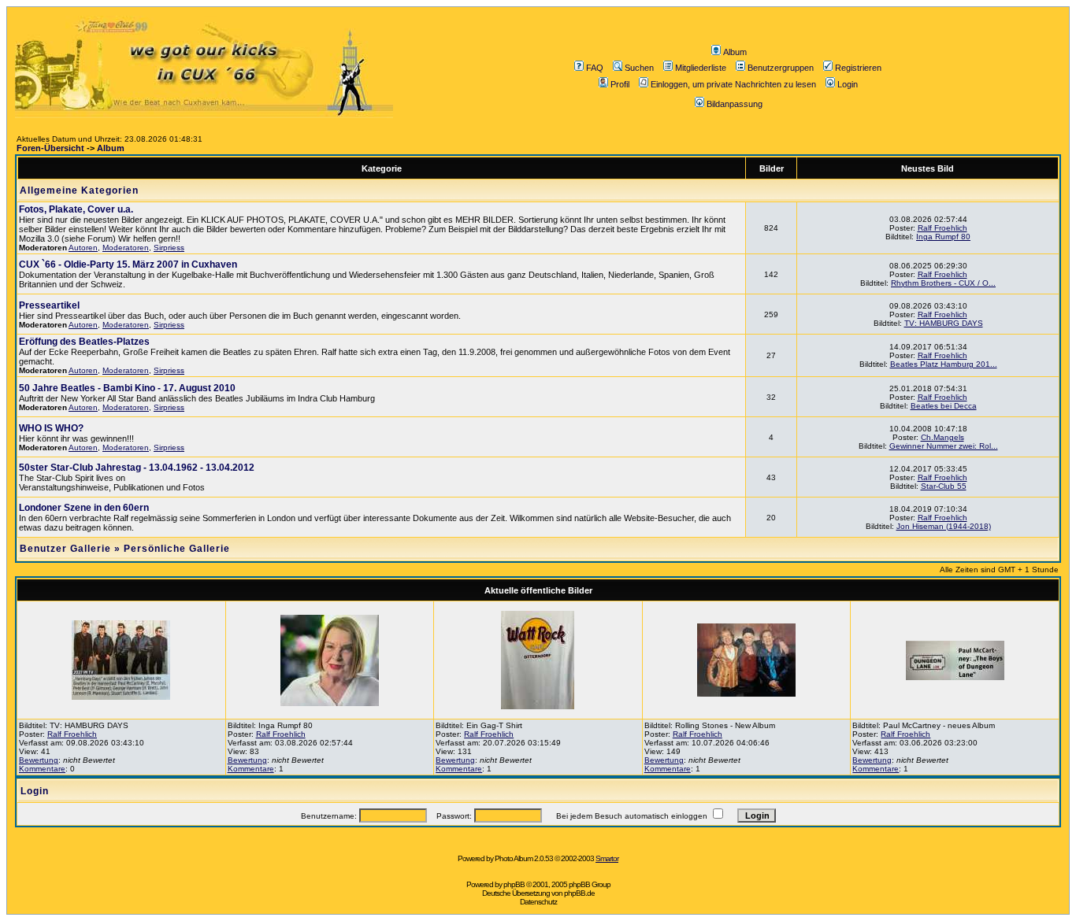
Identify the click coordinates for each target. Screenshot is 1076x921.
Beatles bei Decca (944, 405)
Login (847, 84)
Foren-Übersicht (50, 148)
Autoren (83, 247)
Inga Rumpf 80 (943, 236)
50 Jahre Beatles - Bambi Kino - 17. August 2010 (127, 388)
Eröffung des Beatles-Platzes (84, 341)
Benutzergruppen (781, 67)
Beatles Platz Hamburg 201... (943, 364)
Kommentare (42, 768)
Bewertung (38, 760)
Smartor (607, 858)
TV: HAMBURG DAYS (943, 323)
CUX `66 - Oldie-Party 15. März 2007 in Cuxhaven (128, 264)
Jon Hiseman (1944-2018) (943, 526)
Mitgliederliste (700, 67)
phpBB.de (579, 893)
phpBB (514, 884)
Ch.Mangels (942, 437)
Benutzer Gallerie (65, 548)
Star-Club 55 (944, 486)
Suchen (639, 67)
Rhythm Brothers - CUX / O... (943, 283)
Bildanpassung (734, 104)
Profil (619, 84)
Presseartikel (49, 305)
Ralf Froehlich (942, 228)
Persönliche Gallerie (177, 548)
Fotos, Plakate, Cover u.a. (76, 209)
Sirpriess (169, 247)
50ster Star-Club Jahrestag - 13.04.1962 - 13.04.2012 (136, 467)
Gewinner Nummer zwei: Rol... (943, 446)
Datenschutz (538, 901)
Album (735, 52)
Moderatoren (125, 247)
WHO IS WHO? (51, 428)
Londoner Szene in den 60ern (84, 507)
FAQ (594, 67)
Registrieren (858, 67)
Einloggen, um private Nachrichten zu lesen (733, 84)
